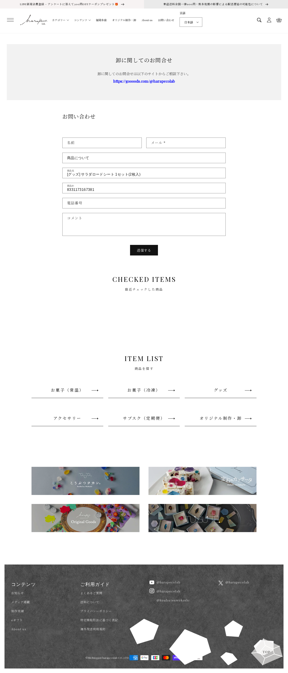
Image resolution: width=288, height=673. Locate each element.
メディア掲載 (20, 602)
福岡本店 (101, 20)
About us (147, 20)
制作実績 (17, 611)
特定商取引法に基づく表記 (99, 620)
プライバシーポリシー (96, 611)
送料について (89, 602)
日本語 (188, 22)
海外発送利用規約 (93, 629)
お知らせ (17, 593)
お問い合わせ (166, 20)
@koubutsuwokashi (173, 600)
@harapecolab (168, 582)
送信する (144, 250)
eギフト (17, 620)
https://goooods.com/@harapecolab (144, 81)
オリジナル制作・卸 (124, 20)
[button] (10, 20)
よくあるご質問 (91, 593)
